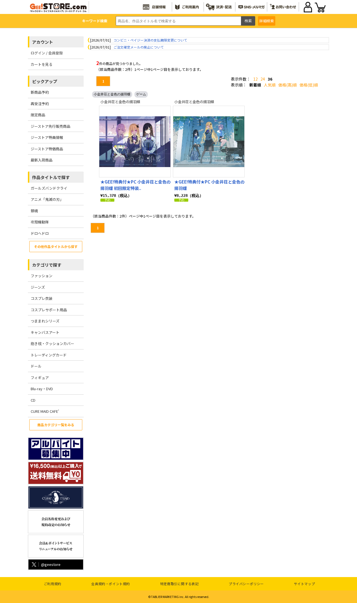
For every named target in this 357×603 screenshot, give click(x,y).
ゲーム (141, 94)
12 (255, 79)
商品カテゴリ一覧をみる (55, 424)
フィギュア (40, 377)
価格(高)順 (287, 85)
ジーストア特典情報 (47, 137)
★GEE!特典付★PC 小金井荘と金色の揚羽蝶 (209, 185)
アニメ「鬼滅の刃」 (47, 199)
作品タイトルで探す (51, 177)
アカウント (42, 42)
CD (33, 400)
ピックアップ (44, 81)
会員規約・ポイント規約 (110, 583)
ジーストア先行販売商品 (50, 126)
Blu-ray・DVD (42, 388)
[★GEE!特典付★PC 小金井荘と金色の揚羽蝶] (208, 141)
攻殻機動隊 (40, 222)
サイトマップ (304, 583)
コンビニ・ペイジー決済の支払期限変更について (150, 40)
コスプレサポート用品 (49, 309)
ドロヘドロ (40, 233)
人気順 (270, 85)
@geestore (51, 564)
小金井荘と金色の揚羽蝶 (112, 94)
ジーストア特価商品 (47, 148)
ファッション (41, 275)
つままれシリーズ (45, 321)
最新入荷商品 (41, 160)
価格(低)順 (309, 85)
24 (262, 79)
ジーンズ (38, 287)
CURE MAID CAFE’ (45, 411)
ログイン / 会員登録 (47, 53)
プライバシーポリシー (246, 583)
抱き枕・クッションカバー (52, 343)
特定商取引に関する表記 (179, 583)
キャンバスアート (45, 332)
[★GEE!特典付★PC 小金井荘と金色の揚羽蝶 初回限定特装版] (134, 141)
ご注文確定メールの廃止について (139, 47)
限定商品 (38, 114)
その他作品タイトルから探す (56, 246)
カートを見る (41, 64)
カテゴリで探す (46, 265)
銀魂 (34, 210)
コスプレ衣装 (41, 298)
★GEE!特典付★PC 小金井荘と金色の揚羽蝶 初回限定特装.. (135, 185)
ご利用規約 (52, 583)
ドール (36, 366)
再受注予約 (40, 103)
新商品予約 (40, 92)
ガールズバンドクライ (49, 188)
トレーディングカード (49, 355)
